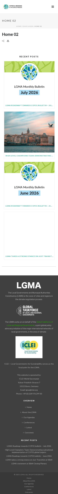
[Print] (9, 41)
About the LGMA (29, 412)
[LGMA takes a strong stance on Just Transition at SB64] (29, 232)
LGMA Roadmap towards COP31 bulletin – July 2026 (30, 105)
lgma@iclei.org (32, 390)
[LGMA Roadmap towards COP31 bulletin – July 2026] (29, 81)
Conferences (29, 422)
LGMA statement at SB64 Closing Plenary (29, 463)
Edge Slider (28, 26)
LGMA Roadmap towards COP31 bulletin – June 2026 (30, 206)
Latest (29, 427)
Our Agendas (29, 417)
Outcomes (29, 432)
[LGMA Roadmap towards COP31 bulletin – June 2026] (29, 182)
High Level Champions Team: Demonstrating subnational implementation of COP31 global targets (30, 156)
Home (18, 26)
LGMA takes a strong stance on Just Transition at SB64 (30, 256)
